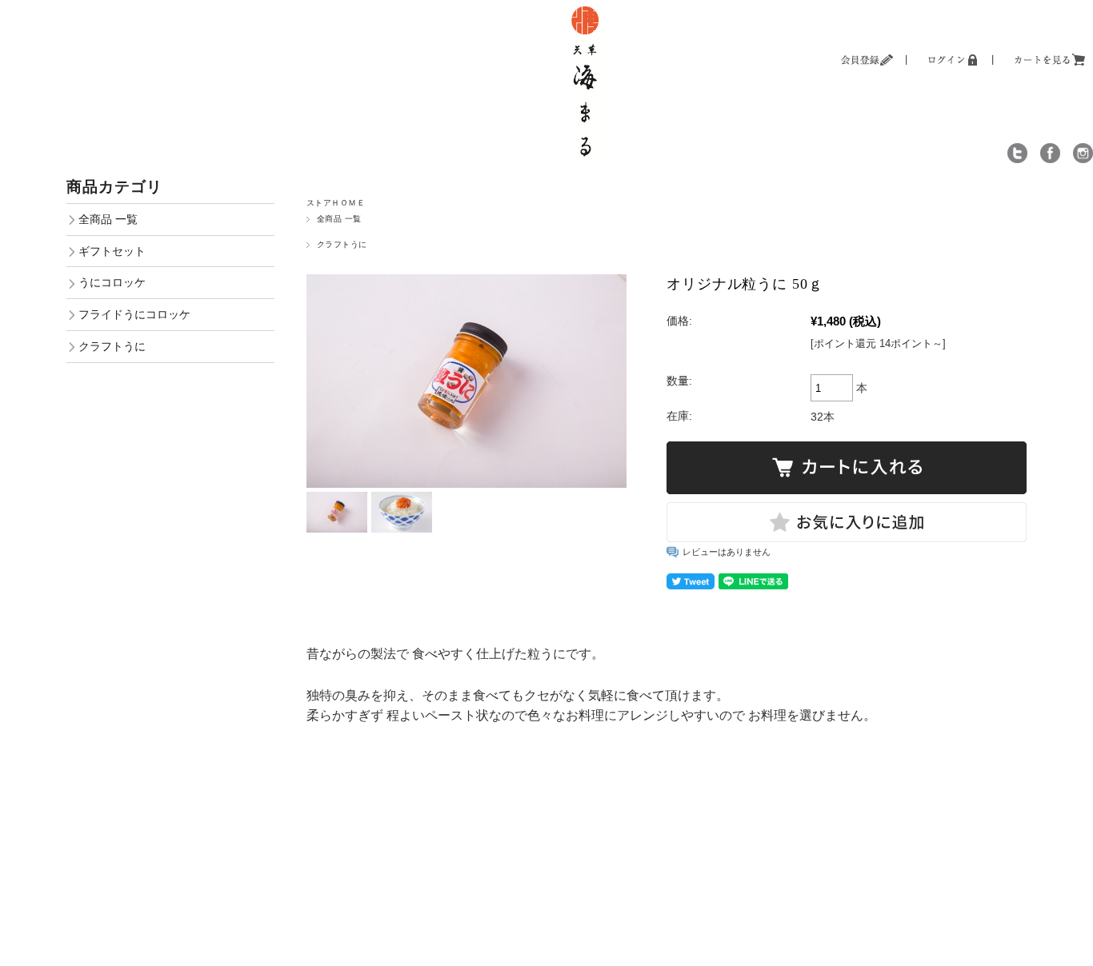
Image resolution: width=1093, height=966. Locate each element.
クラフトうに (342, 244)
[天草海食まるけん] (586, 7)
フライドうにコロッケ (134, 314)
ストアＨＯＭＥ (335, 202)
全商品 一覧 (339, 218)
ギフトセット (112, 251)
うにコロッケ (112, 282)
